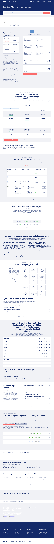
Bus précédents (10, 195)
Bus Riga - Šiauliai (30, 484)
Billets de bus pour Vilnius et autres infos (33, 467)
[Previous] (14, 218)
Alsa (16, 528)
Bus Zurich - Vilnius (18, 477)
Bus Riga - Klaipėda (18, 486)
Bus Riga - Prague (42, 479)
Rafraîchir (26, 165)
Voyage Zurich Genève (43, 535)
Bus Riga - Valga (5, 486)
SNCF (4, 528)
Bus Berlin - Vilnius (18, 479)
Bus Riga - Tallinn (5, 456)
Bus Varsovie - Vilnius (42, 477)
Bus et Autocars (18, 525)
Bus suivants (44, 195)
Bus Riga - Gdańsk (18, 482)
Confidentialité (29, 541)
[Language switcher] (32, 1)
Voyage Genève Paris (42, 529)
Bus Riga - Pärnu (29, 482)
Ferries (16, 1)
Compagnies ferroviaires (7, 526)
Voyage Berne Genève (42, 533)
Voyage (40, 525)
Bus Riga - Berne (17, 481)
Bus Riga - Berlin (29, 481)
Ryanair (28, 533)
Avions (28, 525)
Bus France (17, 532)
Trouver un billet (6, 41)
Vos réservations (37, 1)
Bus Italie (16, 535)
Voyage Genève (41, 526)
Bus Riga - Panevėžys (18, 484)
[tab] (28, 34)
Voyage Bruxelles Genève (43, 532)
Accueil (4, 501)
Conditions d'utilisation (21, 541)
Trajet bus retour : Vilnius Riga (8, 466)
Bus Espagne (17, 530)
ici (34, 199)
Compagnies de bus (18, 533)
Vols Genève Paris (30, 526)
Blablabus (16, 526)
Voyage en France (42, 528)
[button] (25, 13)
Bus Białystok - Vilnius (18, 496)
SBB (4, 530)
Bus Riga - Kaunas (6, 484)
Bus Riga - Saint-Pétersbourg (43, 486)
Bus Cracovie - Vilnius (6, 479)
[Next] (49, 32)
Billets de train (5, 525)
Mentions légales (14, 541)
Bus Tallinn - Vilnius (30, 479)
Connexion (49, 1)
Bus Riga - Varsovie (6, 481)
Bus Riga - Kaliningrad (42, 484)
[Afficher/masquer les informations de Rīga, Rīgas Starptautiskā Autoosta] (49, 433)
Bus (11, 1)
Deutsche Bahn (5, 529)
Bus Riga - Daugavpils (30, 486)
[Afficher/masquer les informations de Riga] (49, 437)
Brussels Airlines (30, 532)
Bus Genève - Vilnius (6, 477)
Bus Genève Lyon (18, 529)
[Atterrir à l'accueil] (5, 1)
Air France (29, 529)
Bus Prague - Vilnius (30, 477)
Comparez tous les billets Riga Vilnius (33, 466)
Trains (9, 1)
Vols (13, 1)
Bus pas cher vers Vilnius (13, 501)
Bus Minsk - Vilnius (6, 496)
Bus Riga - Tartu (41, 482)
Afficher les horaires (7, 52)
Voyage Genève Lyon (42, 530)
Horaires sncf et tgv (6, 533)
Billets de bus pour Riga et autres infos (9, 467)
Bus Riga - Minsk (5, 482)
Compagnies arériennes (31, 528)
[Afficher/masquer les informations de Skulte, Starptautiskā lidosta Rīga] (49, 441)
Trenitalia (4, 532)
